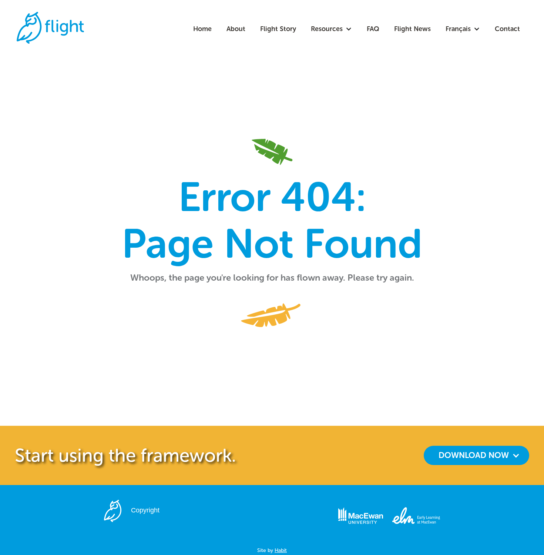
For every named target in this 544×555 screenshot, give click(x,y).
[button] (331, 28)
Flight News (412, 29)
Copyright (145, 510)
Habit (281, 550)
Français (458, 29)
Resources (327, 29)
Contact (507, 29)
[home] (50, 28)
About (235, 29)
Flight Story (278, 29)
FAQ (373, 29)
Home (202, 29)
